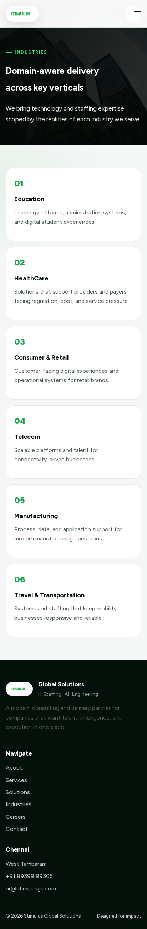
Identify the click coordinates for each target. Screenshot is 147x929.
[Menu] (133, 14)
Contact (17, 829)
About (14, 767)
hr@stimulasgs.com (31, 888)
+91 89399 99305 (29, 876)
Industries (18, 804)
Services (16, 780)
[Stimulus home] (22, 14)
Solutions (18, 792)
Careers (16, 816)
